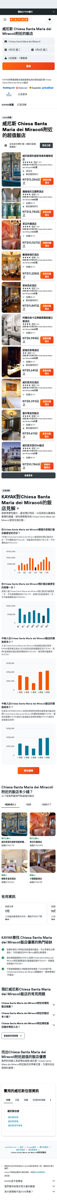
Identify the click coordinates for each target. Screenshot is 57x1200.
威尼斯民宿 (13, 1117)
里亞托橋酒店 (30, 223)
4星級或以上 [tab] (10, 804)
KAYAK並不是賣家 (13, 1181)
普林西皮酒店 (30, 285)
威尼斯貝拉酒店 (31, 382)
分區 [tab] (17, 1100)
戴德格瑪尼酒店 (31, 254)
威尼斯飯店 (32, 1150)
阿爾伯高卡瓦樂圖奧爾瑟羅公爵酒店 (38, 319)
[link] (28, 770)
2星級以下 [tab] (46, 804)
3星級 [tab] (28, 804)
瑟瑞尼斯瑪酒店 (31, 350)
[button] (54, 12)
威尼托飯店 (20, 1150)
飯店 (21, 1147)
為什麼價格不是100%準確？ (18, 1191)
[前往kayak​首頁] (19, 19)
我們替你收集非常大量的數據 (19, 1186)
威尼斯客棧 (13, 1121)
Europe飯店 (31, 1147)
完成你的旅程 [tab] (39, 1100)
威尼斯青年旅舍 (15, 1125)
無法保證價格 (39, 1172)
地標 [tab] (26, 1100)
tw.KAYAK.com (10, 1147)
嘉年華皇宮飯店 (31, 413)
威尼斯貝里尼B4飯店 (33, 445)
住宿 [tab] (8, 1100)
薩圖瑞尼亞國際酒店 (33, 191)
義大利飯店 (44, 1147)
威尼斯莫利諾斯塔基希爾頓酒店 (38, 157)
